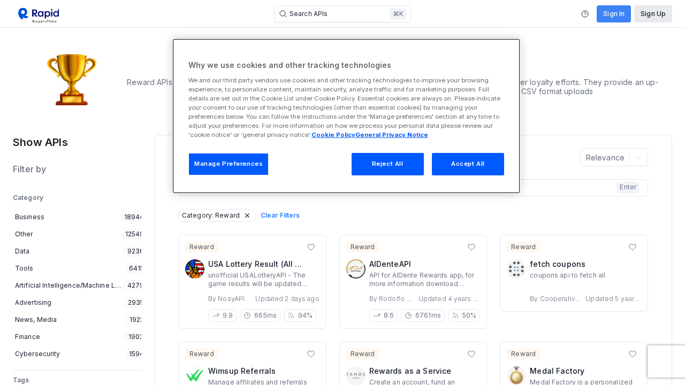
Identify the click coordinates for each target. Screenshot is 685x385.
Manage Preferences (228, 163)
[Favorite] (310, 247)
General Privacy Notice (391, 134)
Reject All (388, 163)
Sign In (614, 14)
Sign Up (653, 14)
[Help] (584, 13)
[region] (346, 116)
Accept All (468, 163)
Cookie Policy (333, 134)
